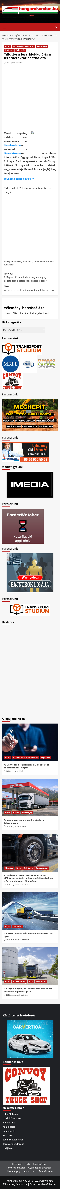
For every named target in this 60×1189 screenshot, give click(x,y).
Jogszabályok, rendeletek (23, 46)
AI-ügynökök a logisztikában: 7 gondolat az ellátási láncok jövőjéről (26, 766)
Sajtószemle (42, 46)
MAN (31, 981)
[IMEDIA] (30, 484)
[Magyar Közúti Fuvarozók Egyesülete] (10, 363)
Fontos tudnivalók (15, 1167)
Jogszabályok (15, 261)
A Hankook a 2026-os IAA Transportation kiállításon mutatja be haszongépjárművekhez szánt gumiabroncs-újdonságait (28, 878)
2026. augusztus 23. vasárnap (17, 884)
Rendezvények (42, 868)
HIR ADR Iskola (10, 1114)
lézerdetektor (12, 153)
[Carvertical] (30, 1038)
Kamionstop (9, 1126)
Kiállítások (28, 868)
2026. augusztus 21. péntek (16, 995)
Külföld (16, 813)
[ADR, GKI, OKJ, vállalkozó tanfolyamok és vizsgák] (22, 348)
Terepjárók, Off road (13, 1143)
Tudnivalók (20, 50)
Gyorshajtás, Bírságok (39, 1167)
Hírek (7, 46)
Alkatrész (9, 868)
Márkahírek (41, 981)
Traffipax (9, 50)
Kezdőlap (17, 1164)
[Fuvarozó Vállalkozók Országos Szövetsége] (46, 363)
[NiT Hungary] (28, 363)
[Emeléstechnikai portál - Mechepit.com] (30, 415)
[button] (4, 26)
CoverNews (36, 1184)
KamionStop (39, 1164)
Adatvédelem (46, 1171)
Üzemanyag (27, 813)
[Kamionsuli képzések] (25, 451)
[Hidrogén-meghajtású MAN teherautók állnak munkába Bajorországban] (30, 966)
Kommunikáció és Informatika (25, 757)
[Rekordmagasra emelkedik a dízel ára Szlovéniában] (30, 797)
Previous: (25, 277)
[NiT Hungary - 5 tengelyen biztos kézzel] (30, 572)
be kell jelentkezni (39, 313)
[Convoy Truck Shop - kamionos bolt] (12, 380)
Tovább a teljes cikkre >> (19, 178)
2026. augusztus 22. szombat (17, 940)
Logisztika (45, 757)
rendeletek (27, 261)
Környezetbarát (19, 981)
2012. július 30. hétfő (14, 63)
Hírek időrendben (12, 1118)
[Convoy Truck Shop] (26, 1085)
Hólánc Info (9, 1122)
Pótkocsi (7, 1135)
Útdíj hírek (8, 1148)
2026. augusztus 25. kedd (16, 771)
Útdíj (27, 1164)
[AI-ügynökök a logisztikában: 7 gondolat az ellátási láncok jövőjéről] (30, 742)
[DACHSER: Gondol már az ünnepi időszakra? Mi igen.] (30, 911)
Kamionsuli (9, 1131)
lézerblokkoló (12, 145)
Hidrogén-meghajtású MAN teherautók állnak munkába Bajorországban (28, 990)
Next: (29, 288)
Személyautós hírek (13, 1139)
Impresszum (29, 1171)
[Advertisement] (30, 99)
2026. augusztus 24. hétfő (16, 826)
